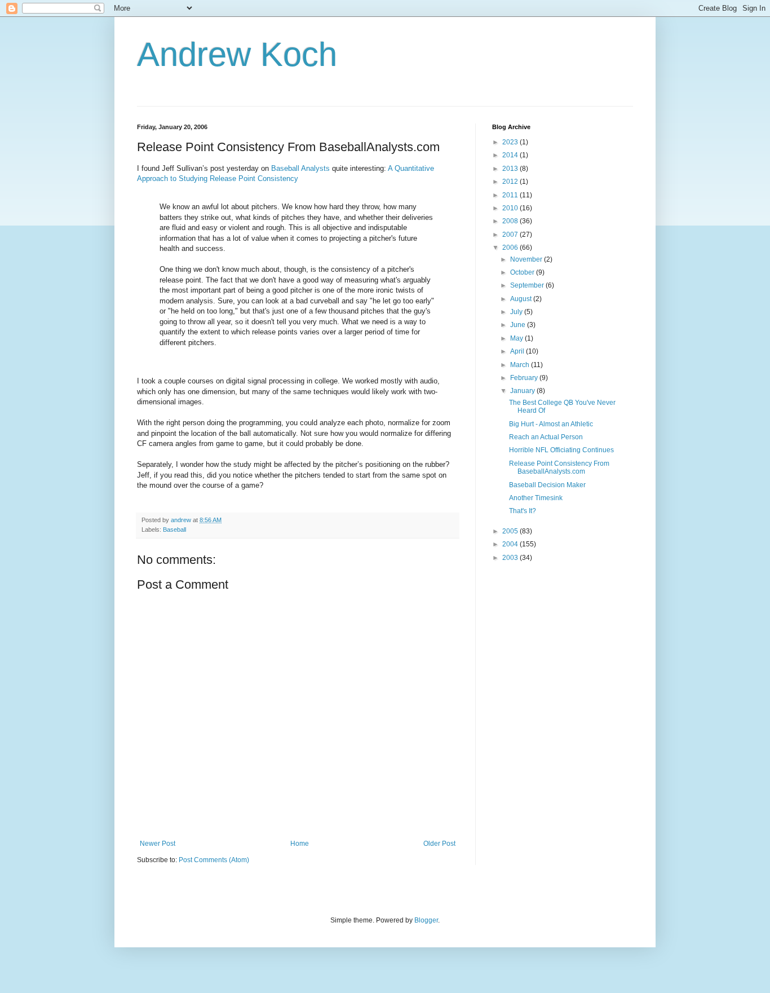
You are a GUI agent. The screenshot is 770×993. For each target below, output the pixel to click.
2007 (511, 235)
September (528, 285)
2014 (511, 155)
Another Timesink (536, 498)
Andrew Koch (237, 54)
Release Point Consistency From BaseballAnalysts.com (559, 467)
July (517, 312)
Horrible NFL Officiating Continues (561, 450)
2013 (511, 169)
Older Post (439, 844)
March (520, 365)
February (524, 378)
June (518, 325)
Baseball (174, 529)
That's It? (522, 511)
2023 (511, 142)
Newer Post (157, 844)
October (523, 272)
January (523, 391)
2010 (511, 208)
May (517, 338)
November (527, 259)
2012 (511, 182)
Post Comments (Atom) (214, 860)
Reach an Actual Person (546, 437)
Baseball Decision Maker (547, 485)
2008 (511, 221)
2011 (511, 195)
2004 (511, 544)
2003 (511, 558)
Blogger (426, 920)
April (518, 351)
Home (299, 844)
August (521, 299)
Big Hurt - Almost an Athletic (551, 424)
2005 (511, 531)
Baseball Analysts (300, 168)
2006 (511, 247)
